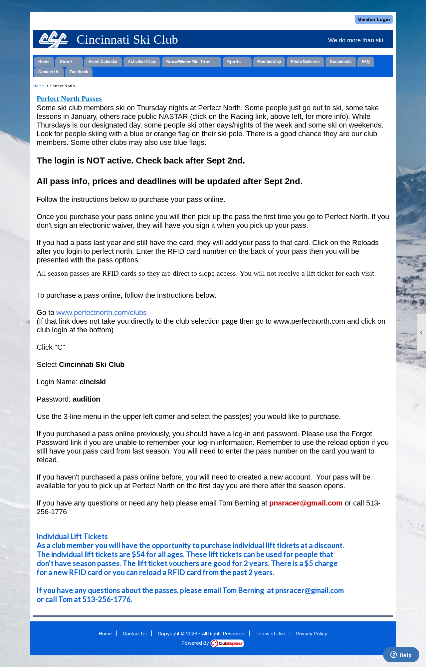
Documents (341, 61)
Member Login (373, 19)
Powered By (196, 643)
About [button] (66, 61)
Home (44, 61)
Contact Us (49, 72)
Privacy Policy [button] (311, 633)
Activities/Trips (142, 61)
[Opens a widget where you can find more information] (401, 655)
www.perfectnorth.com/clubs (101, 312)
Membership (269, 61)
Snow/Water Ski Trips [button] (188, 61)
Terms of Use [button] (270, 633)
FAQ (366, 61)
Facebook (79, 72)
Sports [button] (234, 61)
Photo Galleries (305, 61)
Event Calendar (103, 61)
